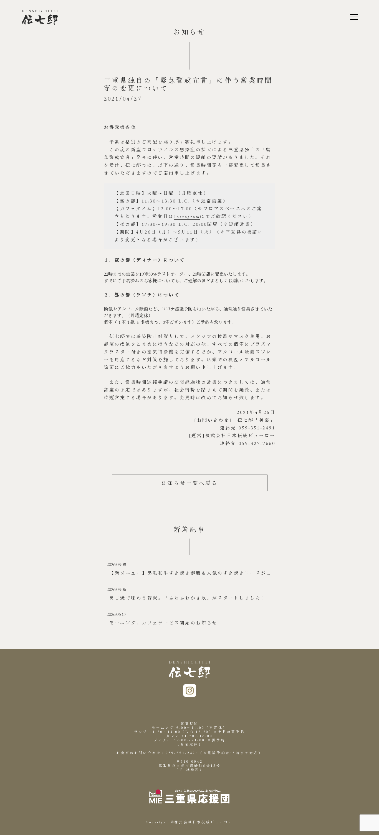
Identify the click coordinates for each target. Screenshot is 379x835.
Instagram (187, 216)
